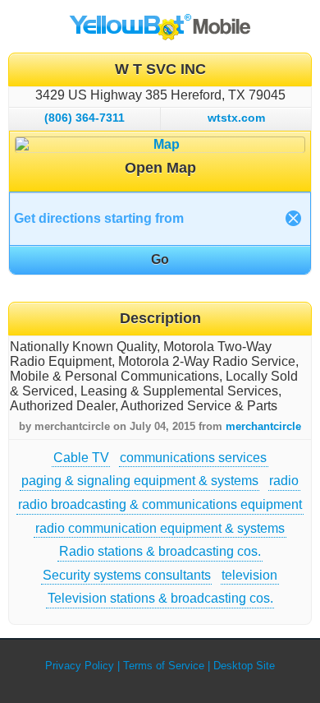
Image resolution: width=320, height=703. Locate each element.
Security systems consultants (127, 575)
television (249, 575)
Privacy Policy (79, 665)
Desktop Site (244, 665)
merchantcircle (263, 426)
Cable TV (81, 458)
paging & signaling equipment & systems (139, 481)
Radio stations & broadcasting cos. (160, 551)
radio (284, 481)
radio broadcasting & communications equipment (160, 504)
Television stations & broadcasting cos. (160, 598)
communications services (193, 458)
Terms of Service (163, 665)
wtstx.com (236, 117)
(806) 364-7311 (84, 117)
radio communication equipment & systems (160, 528)
